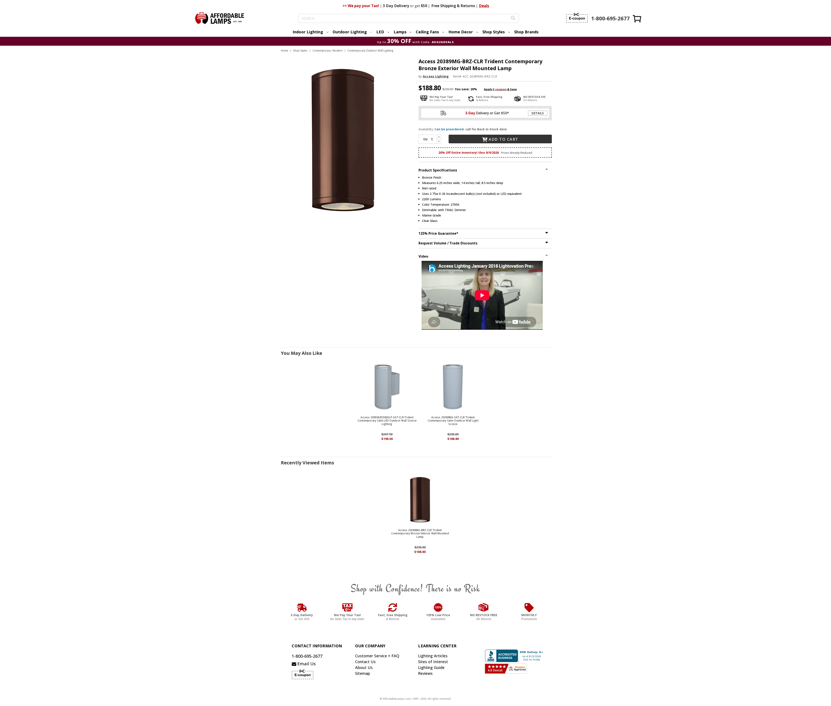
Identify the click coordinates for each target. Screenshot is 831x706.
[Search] (513, 18)
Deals (484, 5)
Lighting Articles (433, 655)
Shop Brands (526, 31)
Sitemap (362, 673)
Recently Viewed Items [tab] (307, 463)
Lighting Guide (431, 667)
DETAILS (537, 113)
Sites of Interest (433, 661)
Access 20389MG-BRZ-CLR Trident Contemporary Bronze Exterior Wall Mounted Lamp (420, 533)
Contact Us (365, 661)
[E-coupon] (577, 18)
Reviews (425, 673)
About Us (364, 667)
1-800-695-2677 (307, 656)
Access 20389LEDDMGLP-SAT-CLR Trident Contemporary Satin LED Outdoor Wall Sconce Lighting (387, 421)
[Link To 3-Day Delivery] (301, 607)
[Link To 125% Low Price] (438, 607)
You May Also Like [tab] (301, 353)
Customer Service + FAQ (377, 655)
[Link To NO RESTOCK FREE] (483, 607)
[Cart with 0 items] (637, 18)
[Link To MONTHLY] (529, 607)
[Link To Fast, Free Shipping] (392, 607)
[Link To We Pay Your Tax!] (347, 607)
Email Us (306, 664)
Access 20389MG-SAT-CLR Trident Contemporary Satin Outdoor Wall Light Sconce (453, 421)
